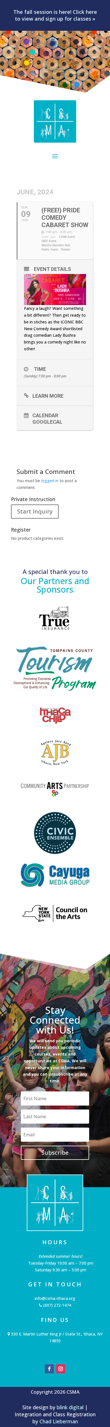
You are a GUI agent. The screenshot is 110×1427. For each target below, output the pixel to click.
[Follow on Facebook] (49, 1368)
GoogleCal (47, 422)
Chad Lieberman (58, 1421)
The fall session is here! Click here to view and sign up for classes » (55, 15)
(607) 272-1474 (56, 1305)
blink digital (70, 1407)
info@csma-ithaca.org (55, 1298)
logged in (49, 480)
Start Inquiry (34, 511)
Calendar (45, 415)
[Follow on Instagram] (60, 1368)
